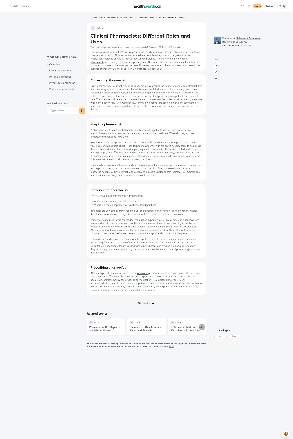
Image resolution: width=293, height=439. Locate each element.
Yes (220, 336)
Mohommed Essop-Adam (248, 38)
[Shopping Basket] (249, 6)
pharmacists (97, 62)
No (234, 336)
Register (269, 6)
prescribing (143, 273)
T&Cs (171, 346)
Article (102, 18)
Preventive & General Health (119, 18)
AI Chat (14, 6)
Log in (257, 6)
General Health (140, 18)
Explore (25, 6)
